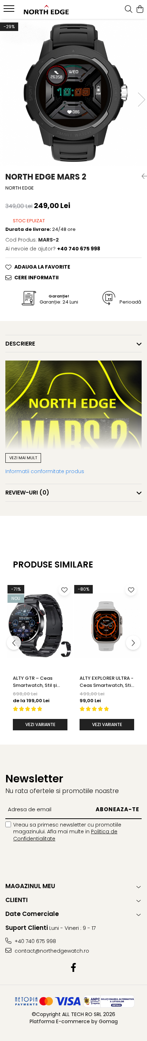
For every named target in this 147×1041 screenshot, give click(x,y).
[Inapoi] (141, 176)
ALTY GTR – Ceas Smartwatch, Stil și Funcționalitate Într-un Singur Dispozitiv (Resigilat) (39, 682)
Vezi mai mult (23, 458)
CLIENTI (16, 900)
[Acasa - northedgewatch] (46, 9)
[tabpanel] (73, 92)
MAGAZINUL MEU (30, 886)
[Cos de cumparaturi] (139, 9)
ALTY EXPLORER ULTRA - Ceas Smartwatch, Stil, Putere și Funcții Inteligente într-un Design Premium (106, 682)
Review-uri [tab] (27, 492)
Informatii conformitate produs (44, 471)
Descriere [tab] (20, 344)
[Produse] (10, 10)
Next (141, 99)
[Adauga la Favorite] (64, 590)
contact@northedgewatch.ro (51, 950)
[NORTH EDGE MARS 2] (73, 92)
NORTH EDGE (19, 188)
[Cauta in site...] (128, 9)
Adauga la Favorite (42, 266)
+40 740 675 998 (34, 941)
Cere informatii (36, 277)
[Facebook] (73, 968)
